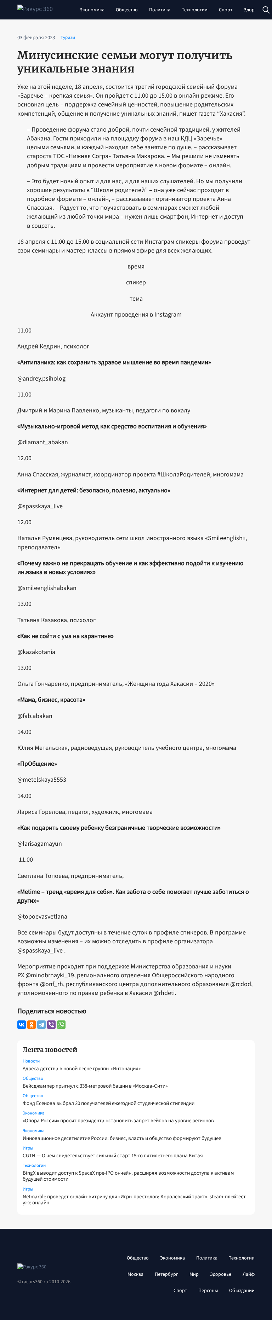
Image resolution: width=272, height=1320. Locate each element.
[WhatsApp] (61, 1024)
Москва (135, 1274)
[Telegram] (41, 1024)
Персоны (208, 1290)
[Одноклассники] (31, 1024)
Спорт (225, 9)
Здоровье (254, 9)
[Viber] (51, 1024)
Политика (159, 9)
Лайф (249, 1274)
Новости (31, 1061)
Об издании (242, 1290)
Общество (127, 9)
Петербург (166, 1274)
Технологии (195, 9)
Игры (28, 1148)
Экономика (92, 9)
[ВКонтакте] (21, 1024)
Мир (194, 1274)
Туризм (68, 37)
